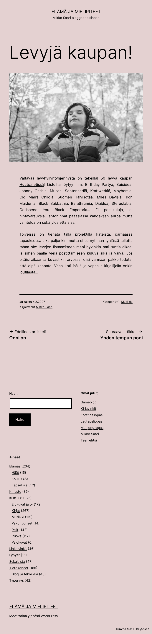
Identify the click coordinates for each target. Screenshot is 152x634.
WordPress (49, 616)
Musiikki (127, 302)
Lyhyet (14, 555)
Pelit (15, 530)
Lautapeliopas (91, 421)
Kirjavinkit (88, 408)
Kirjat (16, 511)
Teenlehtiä (89, 440)
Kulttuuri (15, 498)
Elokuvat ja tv (22, 504)
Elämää (15, 466)
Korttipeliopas (92, 415)
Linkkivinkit (18, 549)
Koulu (16, 479)
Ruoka (17, 536)
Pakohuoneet (22, 523)
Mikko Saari (44, 307)
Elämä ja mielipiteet (76, 11)
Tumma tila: (124, 629)
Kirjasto (15, 491)
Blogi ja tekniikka (25, 574)
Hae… (13, 393)
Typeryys (16, 580)
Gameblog (89, 402)
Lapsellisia (19, 485)
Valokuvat (19, 542)
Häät (15, 473)
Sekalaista (17, 561)
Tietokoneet (18, 568)
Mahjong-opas (92, 428)
